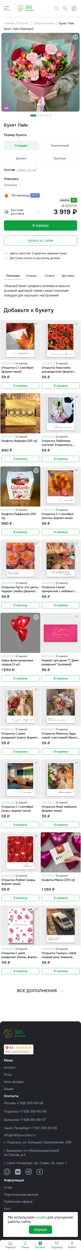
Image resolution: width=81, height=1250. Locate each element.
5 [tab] (47, 115)
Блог (7, 1209)
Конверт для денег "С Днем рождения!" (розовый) (60, 662)
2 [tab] (38, 115)
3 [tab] (41, 115)
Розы (8, 1075)
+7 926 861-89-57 (33, 1120)
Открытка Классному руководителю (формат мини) (58, 369)
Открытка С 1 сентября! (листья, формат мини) (58, 516)
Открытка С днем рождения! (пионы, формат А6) (19, 955)
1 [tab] (33, 115)
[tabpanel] (40, 72)
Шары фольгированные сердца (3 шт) (17, 662)
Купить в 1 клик (40, 240)
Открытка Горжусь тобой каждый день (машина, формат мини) (59, 955)
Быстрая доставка (17, 211)
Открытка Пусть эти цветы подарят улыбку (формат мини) (19, 589)
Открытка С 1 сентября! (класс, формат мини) (17, 808)
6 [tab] (50, 115)
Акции (8, 1089)
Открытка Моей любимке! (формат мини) (59, 808)
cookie (40, 1217)
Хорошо (40, 1230)
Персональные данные (21, 1194)
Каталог (10, 1067)
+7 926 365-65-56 (29, 1103)
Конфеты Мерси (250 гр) (58, 880)
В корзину (40, 225)
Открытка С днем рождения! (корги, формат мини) (19, 735)
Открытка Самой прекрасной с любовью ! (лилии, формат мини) (58, 589)
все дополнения (37, 990)
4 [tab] (44, 115)
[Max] (74, 8)
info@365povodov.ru (20, 1135)
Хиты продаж (14, 1082)
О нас (8, 1187)
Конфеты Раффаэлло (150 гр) (18, 516)
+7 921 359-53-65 (44, 1128)
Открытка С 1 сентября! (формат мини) (17, 369)
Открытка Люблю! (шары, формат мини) (18, 881)
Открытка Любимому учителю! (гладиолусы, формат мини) (57, 442)
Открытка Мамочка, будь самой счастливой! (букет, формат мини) (60, 735)
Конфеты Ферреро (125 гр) (19, 441)
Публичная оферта (18, 1202)
